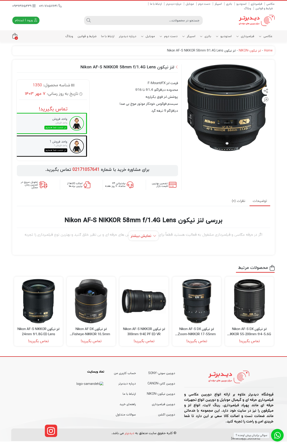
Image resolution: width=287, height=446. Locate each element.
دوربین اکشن (166, 414)
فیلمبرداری (256, 4)
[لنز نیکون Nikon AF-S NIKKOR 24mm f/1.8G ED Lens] (38, 301)
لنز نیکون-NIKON (250, 50)
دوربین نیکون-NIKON (161, 394)
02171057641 (86, 170)
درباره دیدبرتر (173, 4)
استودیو (241, 4)
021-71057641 (48, 6)
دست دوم (204, 4)
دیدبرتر (129, 433)
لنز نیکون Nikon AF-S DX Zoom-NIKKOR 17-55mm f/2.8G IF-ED (197, 332)
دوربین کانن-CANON (161, 383)
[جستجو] (88, 20)
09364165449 (22, 6)
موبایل (190, 4)
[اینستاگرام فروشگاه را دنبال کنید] (51, 431)
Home (268, 50)
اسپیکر (218, 4)
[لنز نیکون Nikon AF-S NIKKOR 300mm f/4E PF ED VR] (144, 301)
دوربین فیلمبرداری (163, 404)
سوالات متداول (126, 414)
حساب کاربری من (125, 373)
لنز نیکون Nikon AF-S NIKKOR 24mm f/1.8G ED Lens (38, 332)
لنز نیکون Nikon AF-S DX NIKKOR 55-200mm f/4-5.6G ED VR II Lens (249, 332)
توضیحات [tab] (260, 201)
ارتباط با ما (156, 4)
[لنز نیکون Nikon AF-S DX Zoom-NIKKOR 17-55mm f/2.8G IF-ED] (197, 301)
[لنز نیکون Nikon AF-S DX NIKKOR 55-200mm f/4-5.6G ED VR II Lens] (249, 301)
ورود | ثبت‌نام (24, 20)
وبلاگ (247, 8)
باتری (229, 4)
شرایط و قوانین (264, 8)
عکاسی (270, 4)
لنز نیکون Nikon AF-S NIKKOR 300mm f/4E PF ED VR (144, 332)
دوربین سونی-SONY (161, 373)
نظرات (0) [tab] (238, 201)
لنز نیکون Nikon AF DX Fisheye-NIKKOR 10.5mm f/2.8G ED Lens (91, 332)
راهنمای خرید (128, 404)
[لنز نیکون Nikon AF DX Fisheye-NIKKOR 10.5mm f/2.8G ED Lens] (91, 301)
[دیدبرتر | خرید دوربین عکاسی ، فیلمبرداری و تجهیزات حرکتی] (257, 20)
